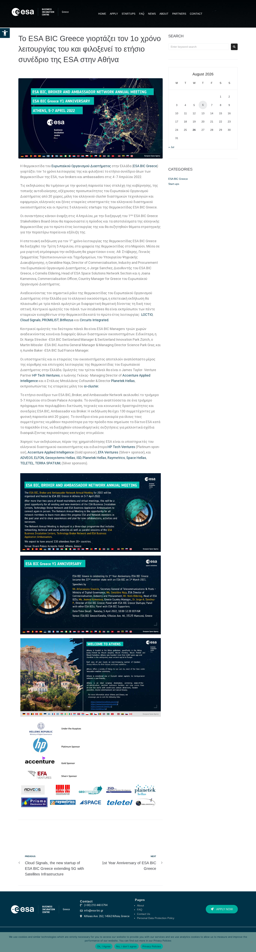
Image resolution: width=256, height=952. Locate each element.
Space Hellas (136, 458)
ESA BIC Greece (145, 166)
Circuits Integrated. (95, 320)
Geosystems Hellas (60, 458)
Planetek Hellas (123, 381)
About (140, 905)
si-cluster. (91, 386)
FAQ (139, 909)
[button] (5, 33)
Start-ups (173, 183)
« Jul (171, 147)
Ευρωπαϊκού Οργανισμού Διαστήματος (81, 166)
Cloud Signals (30, 320)
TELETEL (27, 463)
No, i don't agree (126, 946)
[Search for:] (198, 47)
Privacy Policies (162, 940)
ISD (78, 458)
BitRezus (66, 320)
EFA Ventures (108, 452)
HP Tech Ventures (46, 375)
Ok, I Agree (104, 946)
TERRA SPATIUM (47, 463)
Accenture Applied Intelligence (51, 452)
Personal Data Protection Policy (155, 918)
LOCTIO (147, 315)
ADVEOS (26, 458)
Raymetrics (116, 458)
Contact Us (143, 913)
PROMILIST (50, 320)
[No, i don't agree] (251, 942)
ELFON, (39, 458)
